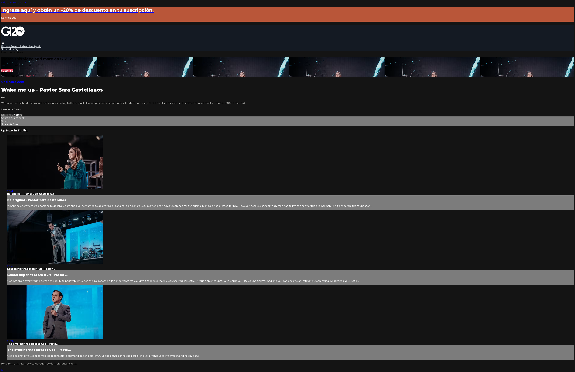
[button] (3, 43)
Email (19, 115)
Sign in (37, 46)
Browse (6, 46)
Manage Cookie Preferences (52, 363)
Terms (12, 363)
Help (4, 363)
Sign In (19, 49)
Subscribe (7, 70)
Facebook (7, 115)
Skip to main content (13, 2)
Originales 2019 (12, 82)
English (23, 130)
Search (15, 46)
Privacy (20, 363)
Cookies (30, 363)
